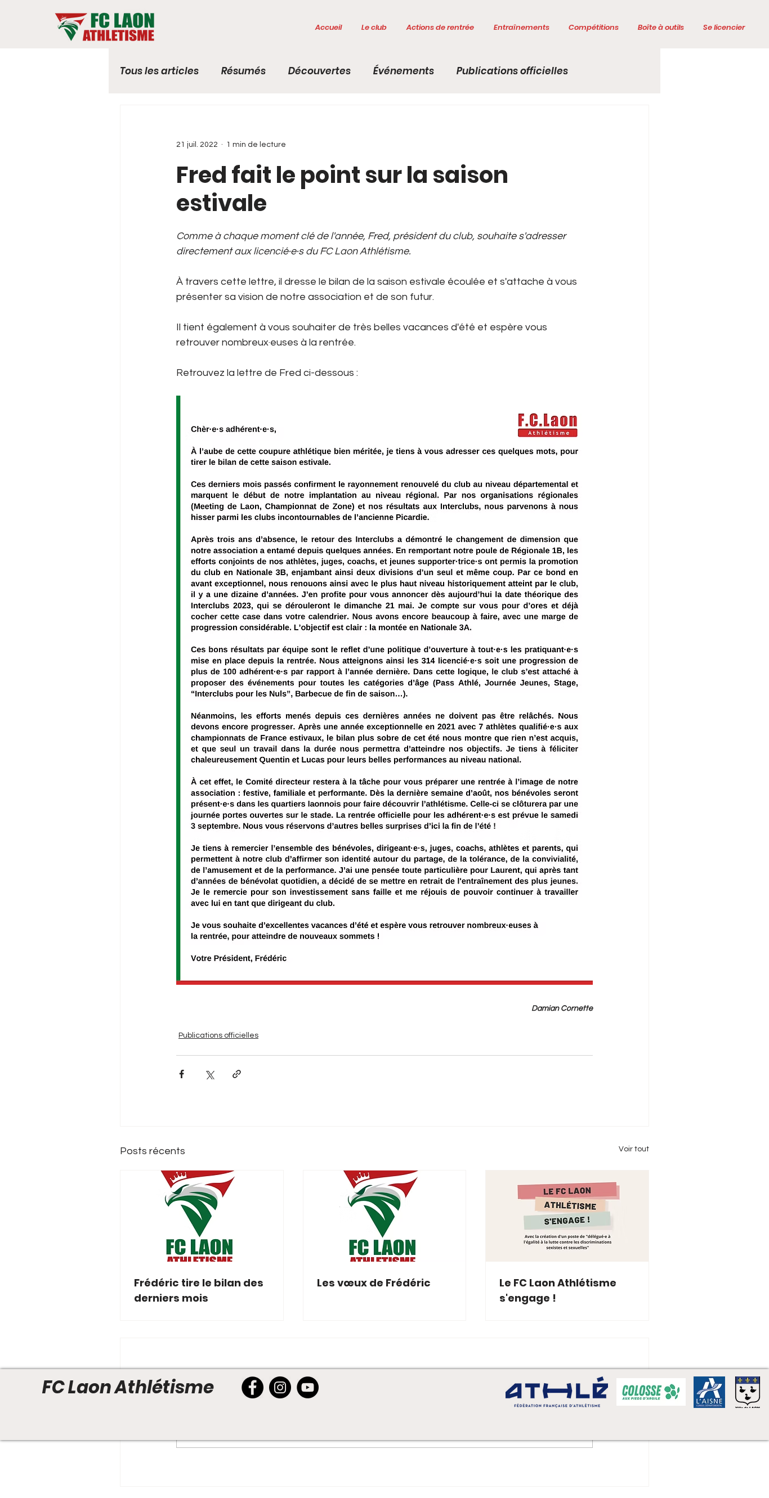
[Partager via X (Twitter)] (209, 1074)
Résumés (243, 71)
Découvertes (319, 71)
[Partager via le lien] (236, 1074)
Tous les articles (159, 71)
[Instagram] (280, 1387)
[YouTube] (308, 1387)
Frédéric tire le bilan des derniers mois (198, 1290)
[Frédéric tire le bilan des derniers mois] (201, 1216)
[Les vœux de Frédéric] (384, 1216)
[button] (373, 28)
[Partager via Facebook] (181, 1074)
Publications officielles (512, 71)
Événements (403, 71)
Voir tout (634, 1149)
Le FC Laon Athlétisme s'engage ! (557, 1290)
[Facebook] (252, 1387)
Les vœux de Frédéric (374, 1283)
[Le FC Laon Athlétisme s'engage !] (567, 1216)
